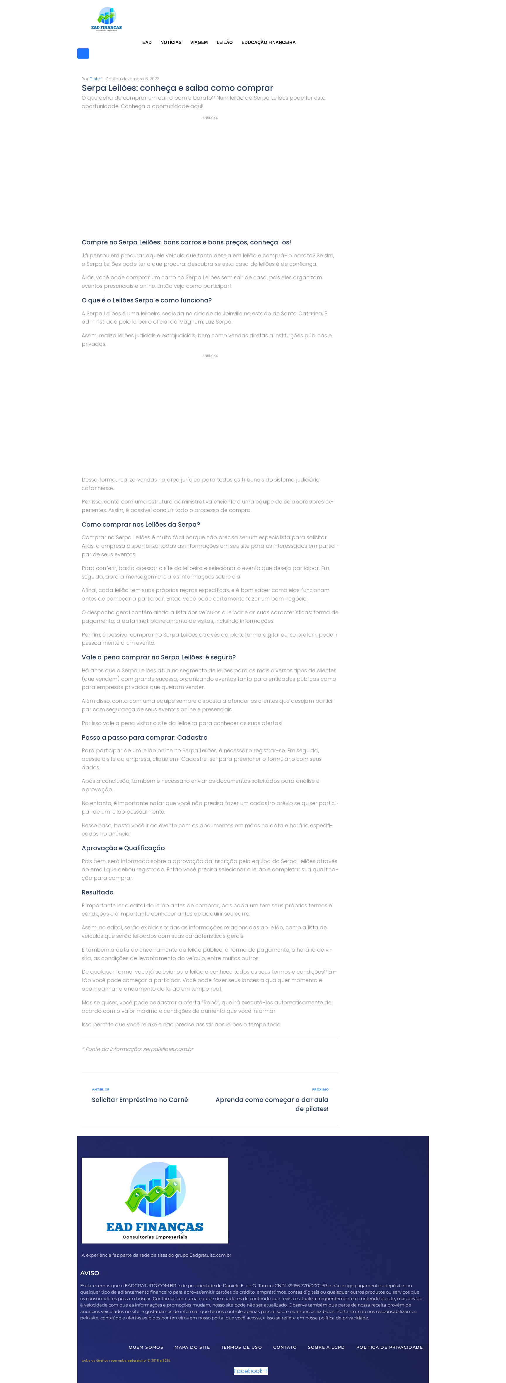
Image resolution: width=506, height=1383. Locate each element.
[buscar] (83, 53)
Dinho (96, 79)
